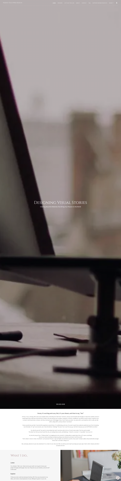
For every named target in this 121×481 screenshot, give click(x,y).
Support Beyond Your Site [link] (100, 3)
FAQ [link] (89, 3)
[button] (111, 3)
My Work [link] (60, 3)
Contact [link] (84, 3)
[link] (12, 3)
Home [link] (54, 3)
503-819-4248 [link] (60, 404)
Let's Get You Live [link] (69, 3)
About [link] (78, 3)
